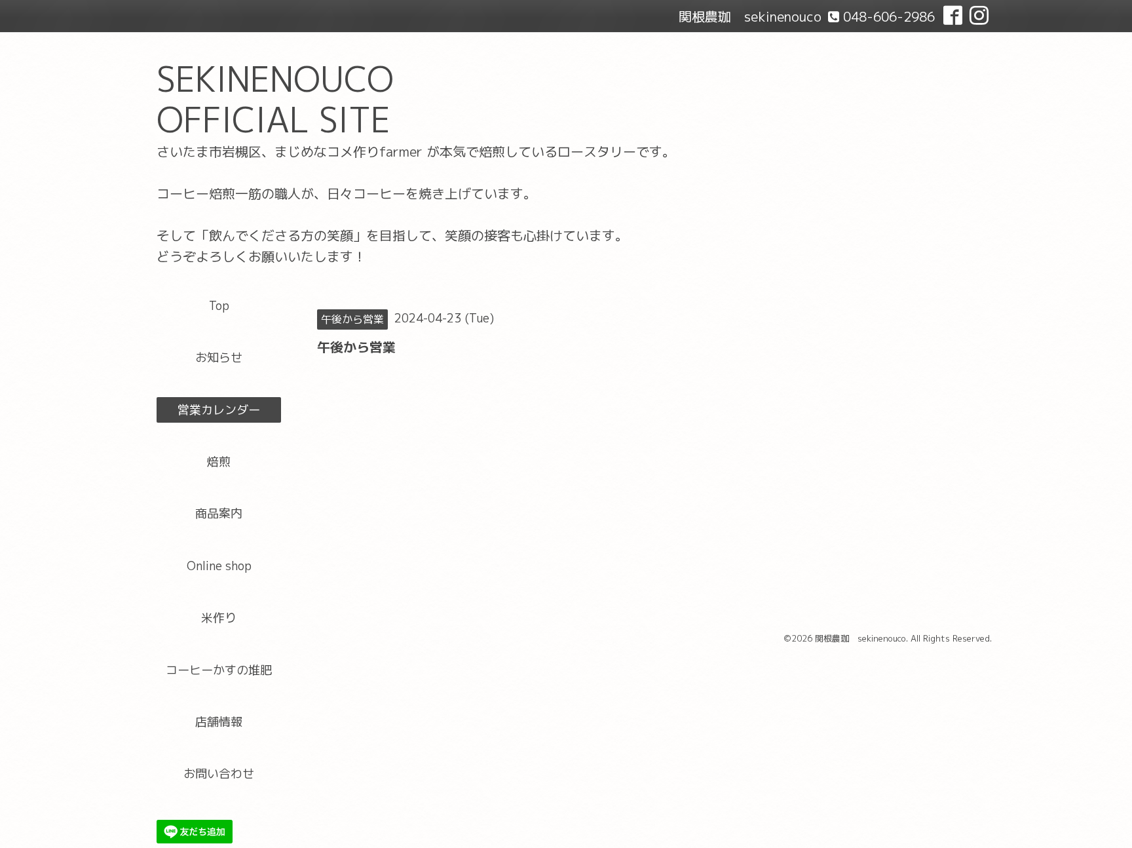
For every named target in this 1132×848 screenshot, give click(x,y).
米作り (218, 617)
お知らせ (218, 357)
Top (219, 306)
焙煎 (219, 461)
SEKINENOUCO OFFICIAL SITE (275, 99)
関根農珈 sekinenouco (860, 638)
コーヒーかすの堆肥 (219, 670)
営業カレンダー (219, 410)
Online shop (219, 566)
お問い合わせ (218, 773)
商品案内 (218, 513)
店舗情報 (218, 722)
